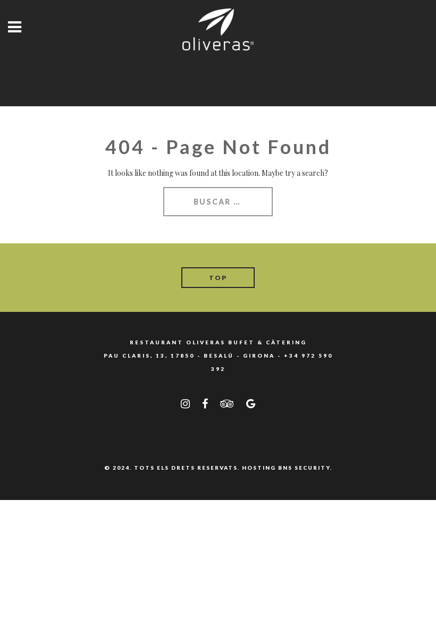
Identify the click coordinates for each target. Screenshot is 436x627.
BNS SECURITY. (305, 467)
